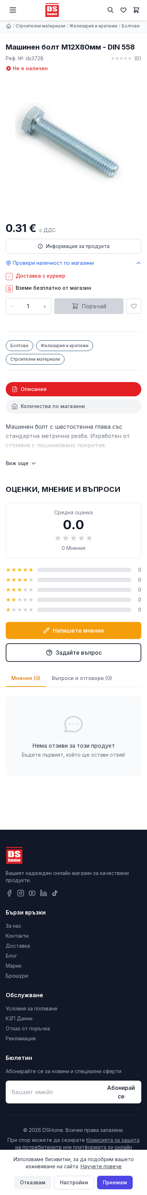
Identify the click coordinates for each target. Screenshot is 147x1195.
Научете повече (101, 1166)
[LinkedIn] (43, 893)
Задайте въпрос (79, 652)
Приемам (115, 1182)
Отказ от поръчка (28, 1028)
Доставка (18, 946)
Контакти (17, 936)
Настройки (74, 1182)
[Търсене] (111, 10)
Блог (11, 956)
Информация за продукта (78, 246)
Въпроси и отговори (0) (82, 678)
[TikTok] (55, 893)
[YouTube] (32, 893)
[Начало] (8, 26)
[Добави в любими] (133, 306)
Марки (13, 966)
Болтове (131, 26)
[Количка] (136, 10)
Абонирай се (121, 1092)
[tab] (73, 389)
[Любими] (123, 10)
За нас (13, 926)
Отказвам (32, 1182)
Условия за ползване (31, 1008)
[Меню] (13, 10)
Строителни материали (40, 26)
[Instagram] (20, 893)
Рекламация (21, 1038)
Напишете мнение (78, 630)
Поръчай (94, 306)
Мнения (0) (25, 678)
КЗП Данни (19, 1018)
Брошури (17, 976)
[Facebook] (9, 893)
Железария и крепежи (93, 26)
